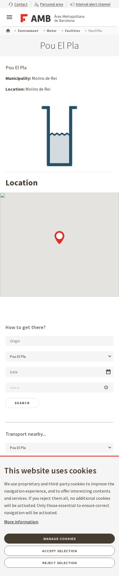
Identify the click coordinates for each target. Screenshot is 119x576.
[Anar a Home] (7, 30)
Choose (108, 372)
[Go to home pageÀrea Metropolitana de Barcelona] (51, 18)
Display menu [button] (9, 12)
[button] (18, 4)
